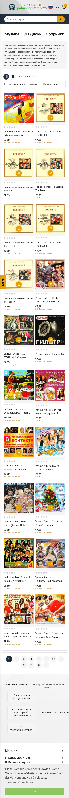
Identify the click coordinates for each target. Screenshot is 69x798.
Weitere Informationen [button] (20, 782)
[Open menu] (4, 7)
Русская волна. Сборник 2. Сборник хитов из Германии (18, 135)
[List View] (13, 77)
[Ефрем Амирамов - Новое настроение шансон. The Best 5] (50, 218)
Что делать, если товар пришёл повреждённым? (21, 712)
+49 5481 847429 (33, 5)
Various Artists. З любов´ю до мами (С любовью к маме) (49, 637)
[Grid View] (6, 77)
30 (23, 665)
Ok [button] (34, 791)
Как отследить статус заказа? (21, 697)
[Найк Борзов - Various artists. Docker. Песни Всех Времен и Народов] (50, 274)
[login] (58, 7)
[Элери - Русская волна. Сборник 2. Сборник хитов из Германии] (19, 108)
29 (61, 659)
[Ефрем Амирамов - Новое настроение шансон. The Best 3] (19, 219)
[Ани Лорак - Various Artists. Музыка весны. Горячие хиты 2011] (19, 609)
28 (53, 659)
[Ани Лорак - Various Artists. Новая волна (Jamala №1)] (19, 498)
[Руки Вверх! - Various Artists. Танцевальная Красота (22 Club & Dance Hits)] (50, 553)
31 (31, 665)
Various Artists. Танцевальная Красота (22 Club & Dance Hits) (50, 581)
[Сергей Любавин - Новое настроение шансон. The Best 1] (50, 107)
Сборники (55, 34)
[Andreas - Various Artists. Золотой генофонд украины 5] (50, 385)
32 (38, 665)
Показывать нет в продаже (23, 84)
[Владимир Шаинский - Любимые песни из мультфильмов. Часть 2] (19, 385)
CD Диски (32, 34)
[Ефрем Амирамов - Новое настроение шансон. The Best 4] (50, 163)
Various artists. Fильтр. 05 (49, 354)
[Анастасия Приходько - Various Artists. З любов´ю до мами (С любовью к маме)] (50, 609)
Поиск (61, 19)
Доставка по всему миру (36, 8)
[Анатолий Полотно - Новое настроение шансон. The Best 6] (19, 274)
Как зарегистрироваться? (22, 728)
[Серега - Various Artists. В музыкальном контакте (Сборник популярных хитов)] (19, 442)
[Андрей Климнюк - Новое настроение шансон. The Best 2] (19, 163)
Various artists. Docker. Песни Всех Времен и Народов (47, 302)
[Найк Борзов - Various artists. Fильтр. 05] (50, 330)
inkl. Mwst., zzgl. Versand (12, 142)
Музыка (12, 34)
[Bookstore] (21, 7)
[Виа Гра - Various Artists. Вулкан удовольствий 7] (50, 442)
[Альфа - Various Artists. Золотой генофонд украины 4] (19, 553)
